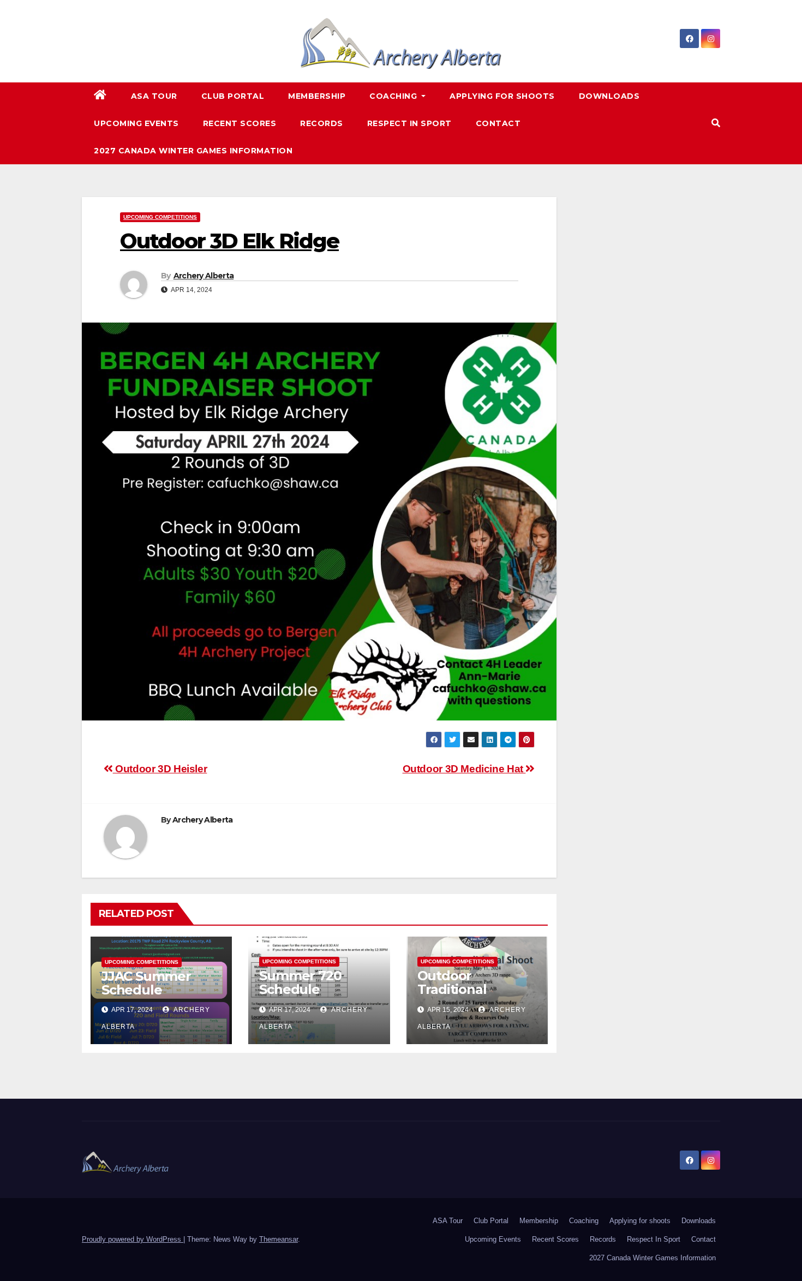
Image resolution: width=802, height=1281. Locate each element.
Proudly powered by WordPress (132, 1239)
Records (321, 123)
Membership (316, 96)
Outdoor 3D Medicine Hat (464, 768)
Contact (498, 123)
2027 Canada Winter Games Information (193, 151)
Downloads (609, 96)
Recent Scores (240, 123)
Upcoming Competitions (160, 217)
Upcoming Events (136, 123)
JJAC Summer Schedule (146, 983)
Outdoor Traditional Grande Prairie (463, 989)
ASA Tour (154, 96)
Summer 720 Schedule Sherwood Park (308, 989)
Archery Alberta (203, 276)
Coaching (394, 96)
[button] (715, 123)
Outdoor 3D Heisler (160, 768)
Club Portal (233, 96)
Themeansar (278, 1239)
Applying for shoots (502, 96)
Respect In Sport (409, 123)
